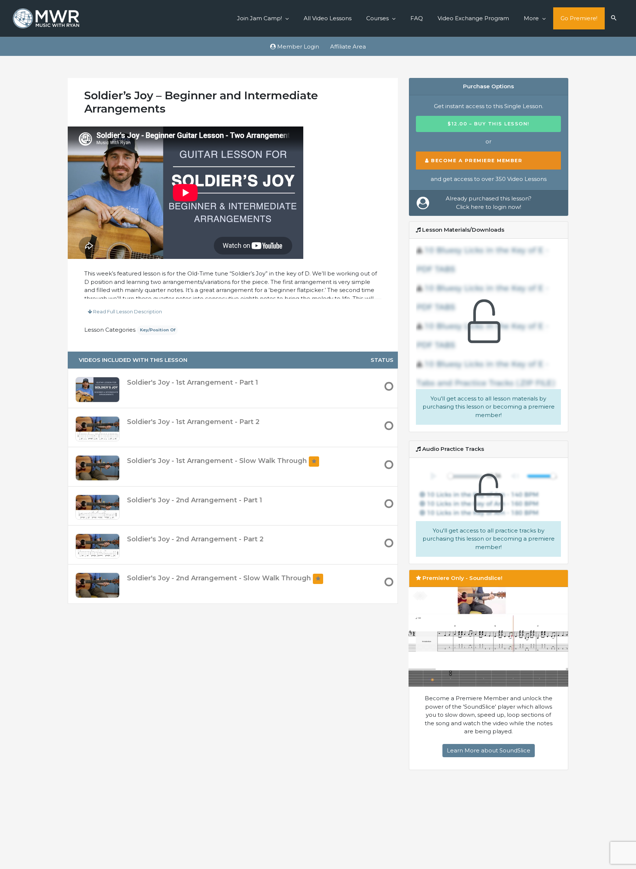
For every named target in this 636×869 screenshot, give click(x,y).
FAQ (416, 18)
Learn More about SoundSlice (488, 750)
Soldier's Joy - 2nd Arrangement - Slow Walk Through (220, 578)
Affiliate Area (348, 46)
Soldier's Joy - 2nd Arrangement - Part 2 (195, 539)
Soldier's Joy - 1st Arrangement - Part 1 (192, 382)
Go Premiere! (579, 18)
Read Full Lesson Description (127, 311)
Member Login (297, 46)
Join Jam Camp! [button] (259, 18)
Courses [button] (377, 18)
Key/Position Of (157, 329)
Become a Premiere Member (476, 160)
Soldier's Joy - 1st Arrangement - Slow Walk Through (218, 461)
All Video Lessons (327, 18)
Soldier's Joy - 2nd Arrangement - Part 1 (194, 500)
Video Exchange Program (473, 18)
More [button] (531, 18)
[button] (614, 18)
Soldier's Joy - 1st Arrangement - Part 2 (193, 422)
